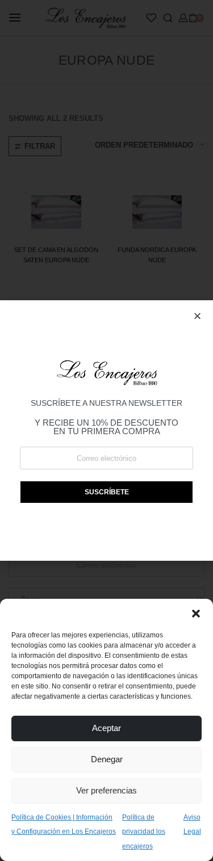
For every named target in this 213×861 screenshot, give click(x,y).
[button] (196, 613)
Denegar (107, 759)
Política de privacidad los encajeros (143, 831)
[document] (106, 430)
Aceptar (106, 728)
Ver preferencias (106, 790)
